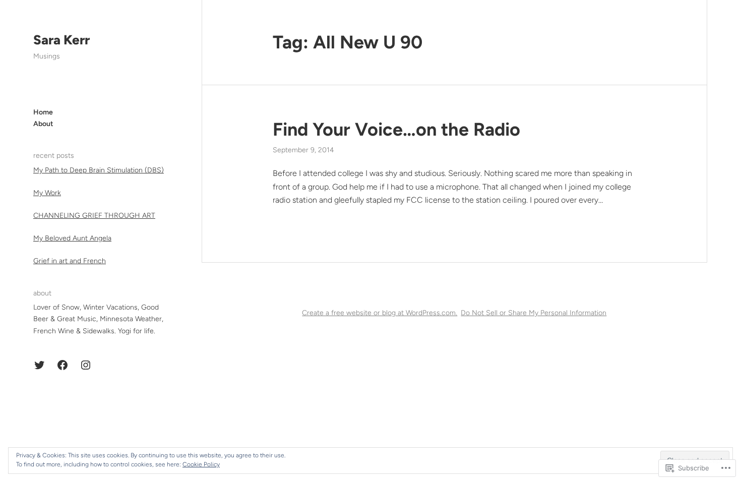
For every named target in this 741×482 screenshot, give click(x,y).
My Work (47, 193)
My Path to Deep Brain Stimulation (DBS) (98, 170)
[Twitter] (39, 365)
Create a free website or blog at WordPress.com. (379, 313)
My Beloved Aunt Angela (72, 238)
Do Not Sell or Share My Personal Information (533, 313)
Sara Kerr (61, 40)
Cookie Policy (201, 464)
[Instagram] (86, 365)
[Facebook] (62, 365)
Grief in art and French (69, 261)
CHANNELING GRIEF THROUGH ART (94, 215)
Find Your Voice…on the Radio (396, 129)
